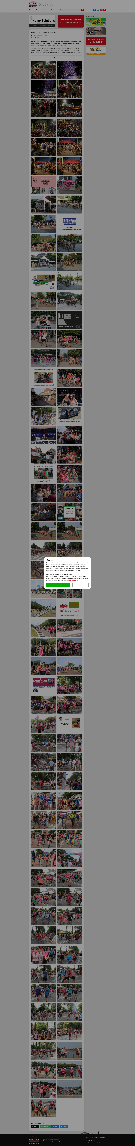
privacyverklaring (73, 580)
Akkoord (58, 585)
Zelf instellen (80, 585)
